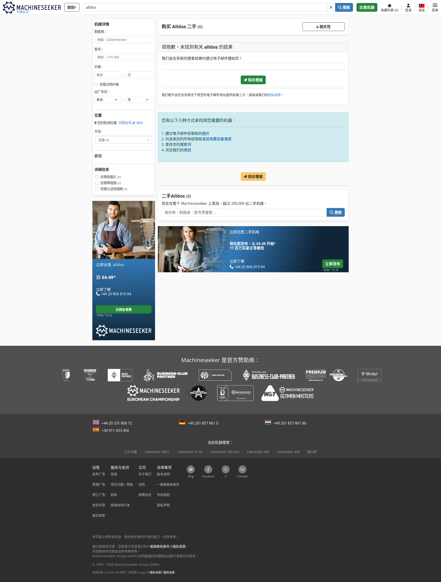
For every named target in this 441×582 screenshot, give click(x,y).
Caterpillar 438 (288, 452)
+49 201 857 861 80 (290, 423)
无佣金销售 (124, 309)
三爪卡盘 (130, 452)
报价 (205, 133)
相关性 (325, 26)
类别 (187, 149)
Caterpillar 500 (258, 452)
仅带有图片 (110, 177)
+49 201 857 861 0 (203, 423)
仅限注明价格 (109, 84)
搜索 (346, 7)
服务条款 (169, 572)
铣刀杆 (312, 452)
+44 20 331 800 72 (117, 423)
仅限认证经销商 (113, 189)
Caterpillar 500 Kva (224, 452)
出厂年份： (102, 92)
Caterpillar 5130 (190, 452)
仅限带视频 (110, 183)
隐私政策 (274, 95)
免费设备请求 (220, 138)
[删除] (331, 7)
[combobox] (123, 140)
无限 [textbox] (103, 140)
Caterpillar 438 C (157, 452)
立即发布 (332, 263)
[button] (435, 7)
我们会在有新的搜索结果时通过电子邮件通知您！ (202, 58)
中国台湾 (131, 123)
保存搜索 (255, 79)
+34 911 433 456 (115, 430)
